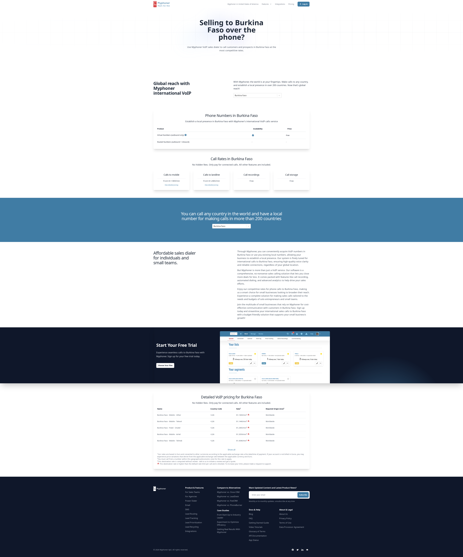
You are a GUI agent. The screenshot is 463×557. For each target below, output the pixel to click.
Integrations (280, 4)
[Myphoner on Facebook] (292, 549)
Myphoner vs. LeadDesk (228, 496)
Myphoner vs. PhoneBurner (229, 505)
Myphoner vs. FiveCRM (227, 500)
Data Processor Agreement (291, 527)
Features (265, 4)
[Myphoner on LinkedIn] (302, 549)
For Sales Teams (192, 492)
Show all (231, 449)
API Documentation (258, 535)
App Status (254, 540)
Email (187, 505)
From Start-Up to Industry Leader (229, 516)
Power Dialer (191, 500)
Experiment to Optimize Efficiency (228, 523)
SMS (187, 509)
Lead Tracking (191, 518)
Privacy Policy (285, 518)
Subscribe (303, 495)
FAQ (251, 518)
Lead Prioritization (193, 522)
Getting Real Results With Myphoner (228, 530)
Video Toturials (255, 527)
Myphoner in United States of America (243, 4)
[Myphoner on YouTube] (307, 549)
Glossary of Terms (257, 531)
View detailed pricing (171, 185)
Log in (305, 4)
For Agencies (191, 496)
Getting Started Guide (259, 522)
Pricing (291, 4)
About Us (283, 514)
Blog (251, 514)
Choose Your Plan (165, 365)
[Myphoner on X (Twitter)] (297, 549)
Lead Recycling (192, 527)
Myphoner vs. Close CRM (228, 492)
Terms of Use (285, 522)
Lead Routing (191, 513)
